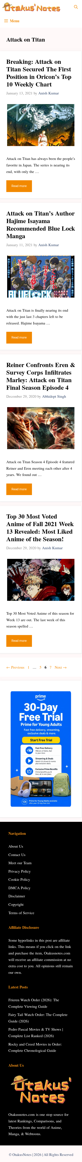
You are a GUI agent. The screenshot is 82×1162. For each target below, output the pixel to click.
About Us (15, 846)
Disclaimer (16, 895)
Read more (19, 186)
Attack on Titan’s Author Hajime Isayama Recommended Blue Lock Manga (40, 224)
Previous (15, 667)
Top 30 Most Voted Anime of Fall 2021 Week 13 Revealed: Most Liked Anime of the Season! (40, 527)
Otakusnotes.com (21, 1114)
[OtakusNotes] (31, 7)
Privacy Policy (19, 871)
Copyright (16, 904)
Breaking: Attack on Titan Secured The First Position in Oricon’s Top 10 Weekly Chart (38, 73)
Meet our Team (20, 862)
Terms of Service (21, 912)
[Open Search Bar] (76, 7)
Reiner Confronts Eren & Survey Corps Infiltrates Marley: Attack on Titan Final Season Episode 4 (40, 376)
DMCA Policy (19, 887)
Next (61, 667)
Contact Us (16, 854)
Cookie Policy (19, 879)
